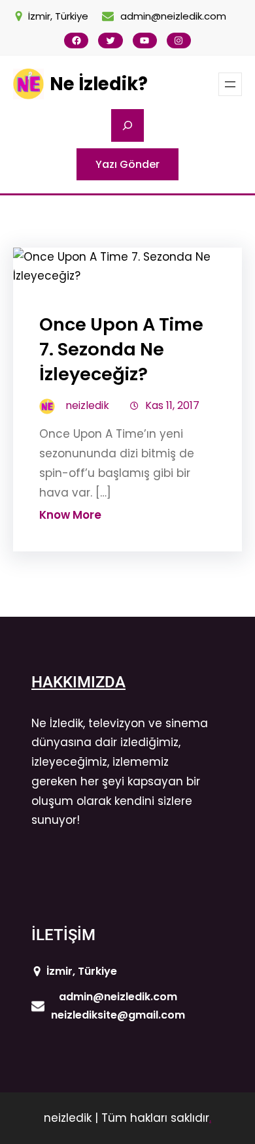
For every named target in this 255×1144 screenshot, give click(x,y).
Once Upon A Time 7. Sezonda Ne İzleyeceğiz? (121, 349)
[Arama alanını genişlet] (127, 125)
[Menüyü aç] (230, 84)
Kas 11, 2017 (172, 405)
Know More (70, 515)
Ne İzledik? (99, 84)
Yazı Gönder (127, 164)
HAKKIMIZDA (78, 682)
